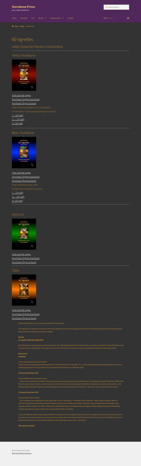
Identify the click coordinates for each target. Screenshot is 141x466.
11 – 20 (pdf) (18, 119)
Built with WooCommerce (21, 453)
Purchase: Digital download (25, 99)
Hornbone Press (23, 7)
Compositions (55, 18)
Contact (70, 18)
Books (41, 18)
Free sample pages (21, 95)
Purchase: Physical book (24, 103)
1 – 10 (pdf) (17, 115)
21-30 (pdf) (17, 123)
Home (14, 18)
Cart (33, 18)
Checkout (24, 18)
